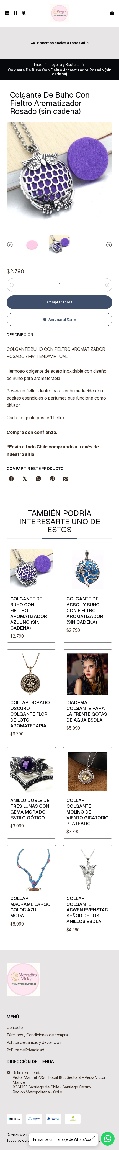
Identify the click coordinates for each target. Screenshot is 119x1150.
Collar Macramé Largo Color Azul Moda (30, 907)
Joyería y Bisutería (65, 65)
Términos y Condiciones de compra (37, 1035)
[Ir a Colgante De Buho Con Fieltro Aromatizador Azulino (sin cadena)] (31, 570)
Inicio (38, 65)
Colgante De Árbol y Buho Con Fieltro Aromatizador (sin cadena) (84, 610)
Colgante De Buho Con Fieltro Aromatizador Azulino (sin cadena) (28, 613)
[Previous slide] (11, 245)
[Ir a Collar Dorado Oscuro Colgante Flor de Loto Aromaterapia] (31, 674)
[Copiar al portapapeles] (65, 479)
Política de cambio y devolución (34, 1042)
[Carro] (112, 13)
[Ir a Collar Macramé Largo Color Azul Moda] (31, 870)
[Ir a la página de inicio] (59, 13)
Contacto (15, 1027)
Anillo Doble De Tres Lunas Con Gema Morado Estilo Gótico (30, 809)
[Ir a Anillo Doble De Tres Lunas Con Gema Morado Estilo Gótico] (31, 772)
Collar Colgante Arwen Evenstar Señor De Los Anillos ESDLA (87, 910)
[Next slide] (108, 245)
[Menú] (7, 13)
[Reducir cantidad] (11, 285)
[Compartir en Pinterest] (52, 479)
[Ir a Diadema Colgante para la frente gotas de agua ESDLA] (87, 674)
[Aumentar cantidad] (107, 285)
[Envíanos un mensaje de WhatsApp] (108, 1139)
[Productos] (15, 13)
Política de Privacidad (25, 1049)
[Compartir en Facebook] (11, 479)
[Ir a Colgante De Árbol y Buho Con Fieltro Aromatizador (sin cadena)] (87, 570)
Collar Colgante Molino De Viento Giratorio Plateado (87, 812)
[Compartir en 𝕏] (25, 479)
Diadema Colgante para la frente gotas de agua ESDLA (86, 711)
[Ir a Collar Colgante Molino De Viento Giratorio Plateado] (87, 772)
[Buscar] (24, 13)
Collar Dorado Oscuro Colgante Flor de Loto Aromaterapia (30, 714)
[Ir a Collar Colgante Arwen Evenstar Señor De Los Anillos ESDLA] (87, 870)
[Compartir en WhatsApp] (38, 479)
